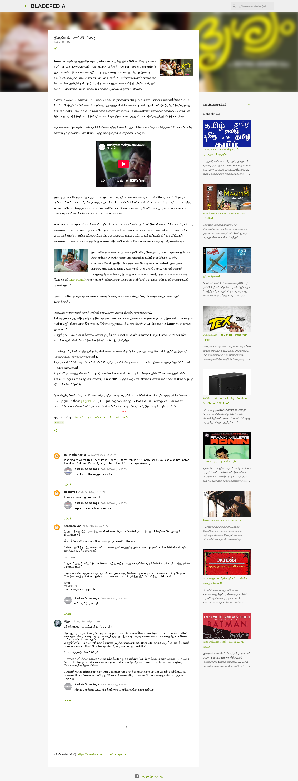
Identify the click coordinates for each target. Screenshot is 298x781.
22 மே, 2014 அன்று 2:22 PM (91, 492)
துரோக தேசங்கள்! (212, 276)
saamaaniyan (72, 525)
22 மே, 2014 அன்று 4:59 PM (96, 526)
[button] (56, 49)
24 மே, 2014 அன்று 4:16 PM (113, 598)
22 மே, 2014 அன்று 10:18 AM (101, 455)
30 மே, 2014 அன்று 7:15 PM (87, 621)
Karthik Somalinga (86, 468)
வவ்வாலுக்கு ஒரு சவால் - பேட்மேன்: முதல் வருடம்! (100, 417)
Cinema (59, 423)
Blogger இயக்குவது (151, 776)
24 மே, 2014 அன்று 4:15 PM (113, 469)
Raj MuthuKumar (75, 454)
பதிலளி (67, 484)
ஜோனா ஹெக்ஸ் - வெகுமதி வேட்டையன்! (223, 519)
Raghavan (70, 491)
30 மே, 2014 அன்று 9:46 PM (113, 684)
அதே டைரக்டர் (77, 279)
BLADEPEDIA (48, 6)
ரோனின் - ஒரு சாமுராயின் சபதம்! (219, 461)
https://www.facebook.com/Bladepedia (101, 754)
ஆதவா (68, 621)
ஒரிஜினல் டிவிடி (89, 401)
